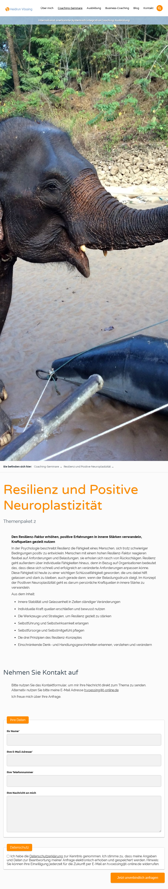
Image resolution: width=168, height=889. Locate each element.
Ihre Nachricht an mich (21, 792)
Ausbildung (94, 8)
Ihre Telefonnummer (20, 772)
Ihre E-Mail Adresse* (20, 751)
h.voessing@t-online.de (101, 690)
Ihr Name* (13, 731)
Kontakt (148, 8)
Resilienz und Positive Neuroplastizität (87, 466)
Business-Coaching (117, 8)
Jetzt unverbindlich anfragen (137, 877)
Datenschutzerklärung (46, 856)
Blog (136, 8)
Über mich (47, 8)
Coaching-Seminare (70, 8)
